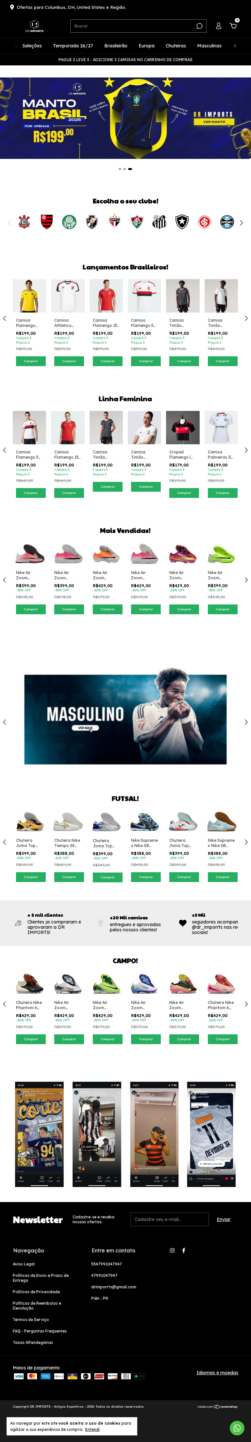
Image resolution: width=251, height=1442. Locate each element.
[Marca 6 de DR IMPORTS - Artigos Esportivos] (137, 221)
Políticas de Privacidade (36, 1291)
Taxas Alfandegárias (33, 1342)
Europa (147, 46)
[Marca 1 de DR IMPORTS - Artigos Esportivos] (24, 221)
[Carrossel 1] (125, 101)
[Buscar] (199, 26)
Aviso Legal (24, 1264)
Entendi (92, 1429)
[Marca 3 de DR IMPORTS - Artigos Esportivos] (69, 221)
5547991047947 (106, 1264)
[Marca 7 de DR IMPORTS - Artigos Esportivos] (159, 221)
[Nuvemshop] (217, 1407)
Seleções (32, 46)
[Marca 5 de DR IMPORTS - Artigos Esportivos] (114, 221)
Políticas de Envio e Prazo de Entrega (41, 1278)
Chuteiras (176, 46)
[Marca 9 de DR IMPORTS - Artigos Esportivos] (204, 221)
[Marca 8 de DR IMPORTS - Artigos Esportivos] (182, 221)
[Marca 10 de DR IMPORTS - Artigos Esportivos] (227, 221)
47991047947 (104, 1275)
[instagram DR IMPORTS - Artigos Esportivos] (172, 1250)
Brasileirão (115, 46)
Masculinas (209, 46)
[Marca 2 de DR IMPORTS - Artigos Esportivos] (47, 221)
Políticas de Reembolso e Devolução (37, 1306)
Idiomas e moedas (217, 1373)
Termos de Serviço (31, 1319)
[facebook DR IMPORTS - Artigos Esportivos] (183, 1250)
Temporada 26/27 (73, 46)
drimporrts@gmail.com (113, 1286)
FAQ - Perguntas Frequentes (40, 1331)
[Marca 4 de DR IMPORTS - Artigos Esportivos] (92, 221)
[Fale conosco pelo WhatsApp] (237, 1428)
